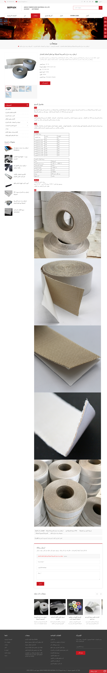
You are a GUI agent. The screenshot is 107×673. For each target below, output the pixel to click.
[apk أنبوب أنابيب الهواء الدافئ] (8, 185)
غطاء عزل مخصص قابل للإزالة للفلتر (33, 650)
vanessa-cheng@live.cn (22, 1)
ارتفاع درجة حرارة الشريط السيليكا (54, 531)
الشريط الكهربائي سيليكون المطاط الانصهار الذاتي (59, 618)
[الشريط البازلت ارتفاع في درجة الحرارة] (94, 607)
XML (79, 670)
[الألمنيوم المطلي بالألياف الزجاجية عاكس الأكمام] (8, 176)
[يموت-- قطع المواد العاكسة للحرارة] (8, 159)
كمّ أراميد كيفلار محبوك (30, 645)
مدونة (6, 655)
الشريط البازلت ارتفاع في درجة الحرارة (94, 618)
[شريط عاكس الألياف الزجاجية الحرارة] (42, 607)
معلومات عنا (7, 642)
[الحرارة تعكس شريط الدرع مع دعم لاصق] (77, 607)
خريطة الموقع (63, 670)
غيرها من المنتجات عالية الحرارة (41, 46)
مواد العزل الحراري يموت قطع (58, 647)
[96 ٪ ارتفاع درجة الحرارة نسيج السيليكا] (8, 194)
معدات (6, 129)
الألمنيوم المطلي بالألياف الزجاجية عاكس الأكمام (20, 175)
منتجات (35, 16)
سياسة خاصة (8, 653)
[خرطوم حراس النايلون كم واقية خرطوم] (8, 168)
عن (25, 16)
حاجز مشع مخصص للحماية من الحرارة (59, 650)
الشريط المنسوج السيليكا (42, 533)
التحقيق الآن (45, 83)
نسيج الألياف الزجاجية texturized (19, 211)
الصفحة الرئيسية (11, 16)
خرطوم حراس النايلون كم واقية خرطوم (20, 167)
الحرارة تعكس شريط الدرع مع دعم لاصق (77, 618)
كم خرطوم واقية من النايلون (57, 658)
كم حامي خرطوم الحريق (56, 664)
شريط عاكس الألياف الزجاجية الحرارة (42, 618)
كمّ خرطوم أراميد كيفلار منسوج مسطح (34, 642)
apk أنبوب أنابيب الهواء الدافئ (21, 183)
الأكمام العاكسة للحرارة (10, 112)
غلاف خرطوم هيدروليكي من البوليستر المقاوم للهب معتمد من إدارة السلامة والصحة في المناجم (33, 654)
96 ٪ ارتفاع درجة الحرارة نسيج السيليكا (21, 193)
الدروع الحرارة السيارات (11, 126)
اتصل (61, 16)
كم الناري (53, 639)
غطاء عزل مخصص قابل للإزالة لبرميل (33, 647)
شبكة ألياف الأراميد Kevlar (31, 639)
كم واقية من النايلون (55, 661)
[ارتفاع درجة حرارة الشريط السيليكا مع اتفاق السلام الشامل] (8, 203)
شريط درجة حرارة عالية (56, 533)
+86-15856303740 (10, 1)
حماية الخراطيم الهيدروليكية (11, 135)
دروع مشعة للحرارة (55, 653)
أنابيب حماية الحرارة (10, 116)
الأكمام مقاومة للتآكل (10, 119)
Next (100, 593)
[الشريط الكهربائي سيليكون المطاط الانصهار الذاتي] (60, 607)
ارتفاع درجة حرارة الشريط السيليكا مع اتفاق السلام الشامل (20, 202)
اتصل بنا (6, 650)
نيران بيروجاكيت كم (55, 645)
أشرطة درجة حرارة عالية (26, 46)
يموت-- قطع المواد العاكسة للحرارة (20, 158)
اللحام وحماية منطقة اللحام (11, 132)
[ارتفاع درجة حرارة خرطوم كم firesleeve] (8, 150)
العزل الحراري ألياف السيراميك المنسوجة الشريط (50, 538)
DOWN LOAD (74, 16)
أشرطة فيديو (48, 16)
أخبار (87, 16)
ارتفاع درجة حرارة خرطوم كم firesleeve (21, 149)
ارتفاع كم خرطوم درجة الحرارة (58, 642)
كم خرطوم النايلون (55, 655)
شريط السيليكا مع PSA (71, 531)
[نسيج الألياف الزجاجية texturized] (8, 212)
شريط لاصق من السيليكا (86, 531)
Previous (96, 593)
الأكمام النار (8, 109)
